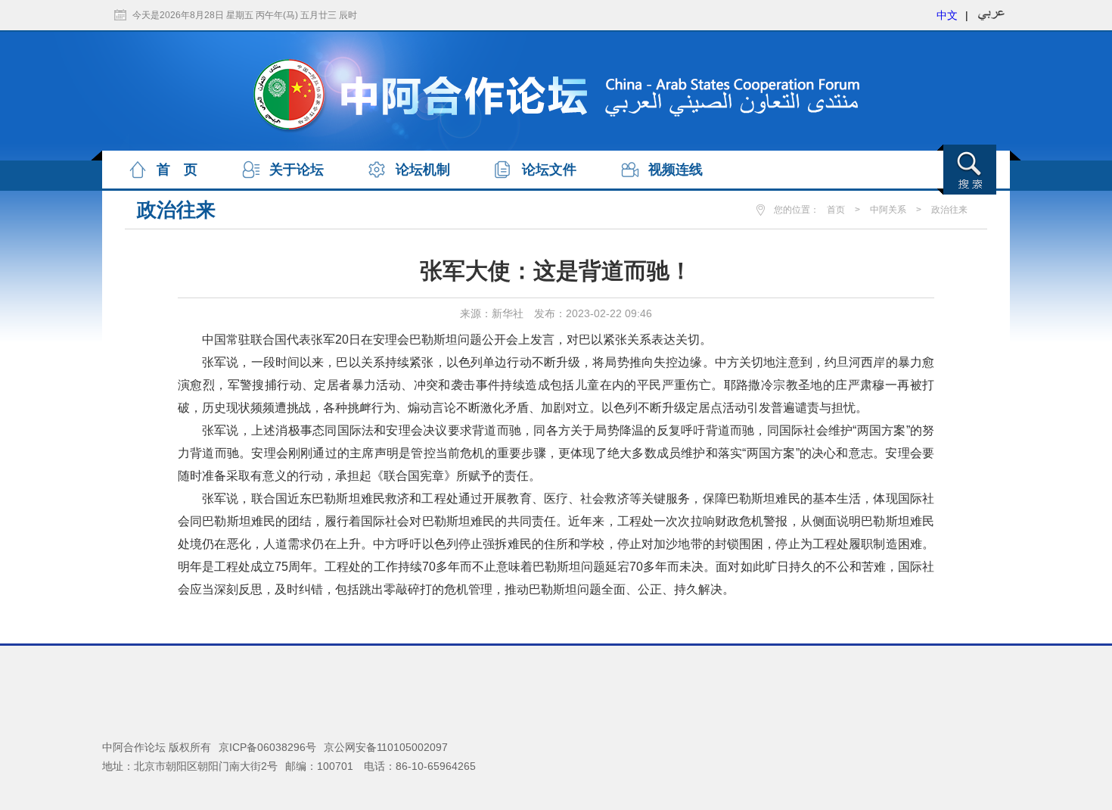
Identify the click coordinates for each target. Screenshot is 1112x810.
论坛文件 (549, 169)
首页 (836, 209)
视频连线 (675, 169)
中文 (947, 15)
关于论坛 (296, 169)
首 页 (177, 169)
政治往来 (949, 209)
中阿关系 (888, 209)
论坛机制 (423, 169)
